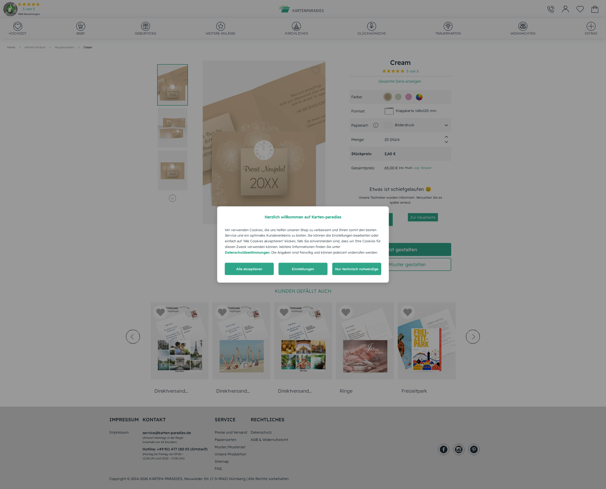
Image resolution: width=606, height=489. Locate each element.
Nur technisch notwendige (356, 269)
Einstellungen (303, 269)
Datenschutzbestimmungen (247, 252)
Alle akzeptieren (249, 269)
